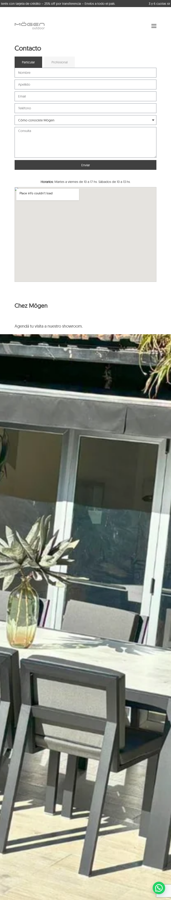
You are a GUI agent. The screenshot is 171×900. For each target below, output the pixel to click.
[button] (159, 888)
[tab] (28, 62)
